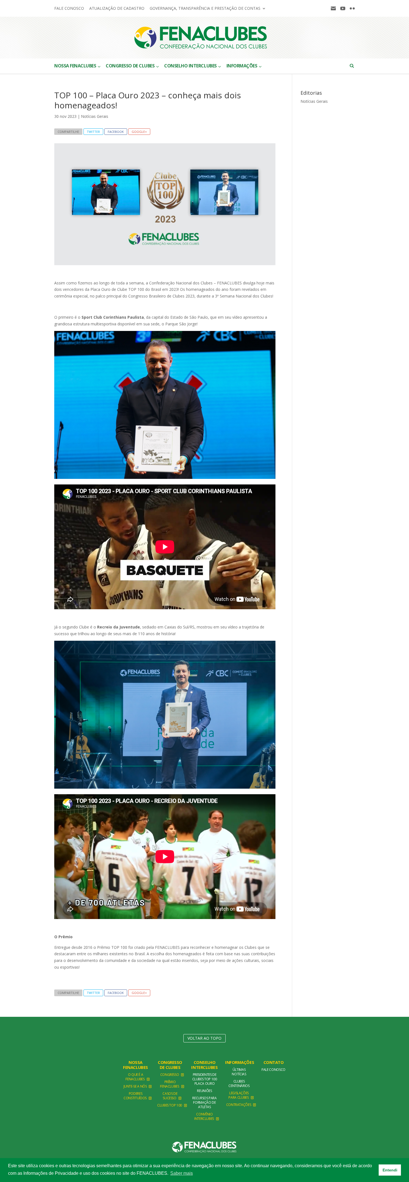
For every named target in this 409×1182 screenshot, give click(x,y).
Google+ (139, 132)
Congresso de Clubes (170, 1064)
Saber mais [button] (181, 1173)
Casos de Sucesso (169, 1095)
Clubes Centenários (238, 1083)
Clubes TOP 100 (169, 1105)
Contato (273, 1062)
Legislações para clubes (238, 1095)
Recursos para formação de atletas (204, 1102)
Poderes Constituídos (135, 1095)
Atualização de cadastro (116, 8)
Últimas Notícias (239, 1071)
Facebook (116, 132)
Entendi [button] (390, 1170)
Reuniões (204, 1090)
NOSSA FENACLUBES (135, 1064)
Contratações (238, 1104)
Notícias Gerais (94, 116)
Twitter (93, 132)
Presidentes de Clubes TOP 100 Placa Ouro (204, 1079)
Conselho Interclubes (204, 1064)
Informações (239, 1062)
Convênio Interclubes (204, 1116)
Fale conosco (69, 8)
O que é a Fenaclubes (134, 1076)
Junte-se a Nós (135, 1086)
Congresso (169, 1074)
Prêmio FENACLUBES (169, 1084)
